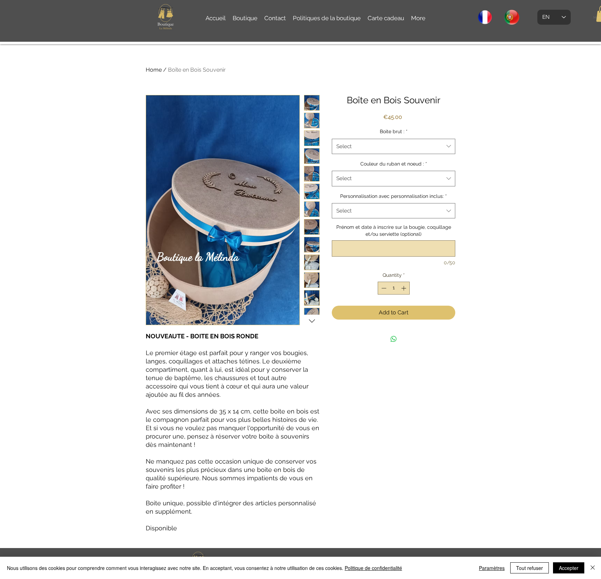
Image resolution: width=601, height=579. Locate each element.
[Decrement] (383, 288)
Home (154, 69)
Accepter (568, 567)
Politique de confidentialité (373, 567)
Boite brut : (394, 131)
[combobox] (393, 146)
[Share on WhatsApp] (394, 339)
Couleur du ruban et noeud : (393, 164)
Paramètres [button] (492, 567)
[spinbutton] (393, 288)
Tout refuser (529, 567)
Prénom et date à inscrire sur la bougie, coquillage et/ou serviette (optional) (393, 230)
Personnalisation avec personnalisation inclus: (393, 196)
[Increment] (404, 288)
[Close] (592, 567)
